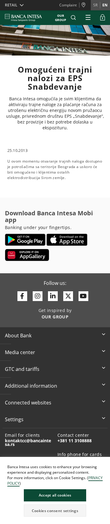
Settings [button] (14, 419)
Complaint (68, 5)
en (105, 5)
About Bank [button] (18, 335)
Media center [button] (20, 352)
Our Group (60, 17)
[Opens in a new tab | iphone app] (67, 240)
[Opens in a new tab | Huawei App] (27, 255)
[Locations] (85, 5)
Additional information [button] (31, 385)
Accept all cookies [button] (55, 495)
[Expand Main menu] (88, 17)
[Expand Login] (102, 17)
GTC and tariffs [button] (22, 369)
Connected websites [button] (28, 402)
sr (95, 5)
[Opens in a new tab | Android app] (25, 240)
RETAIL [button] (11, 5)
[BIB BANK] (27, 17)
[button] (73, 17)
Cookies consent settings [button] (55, 510)
